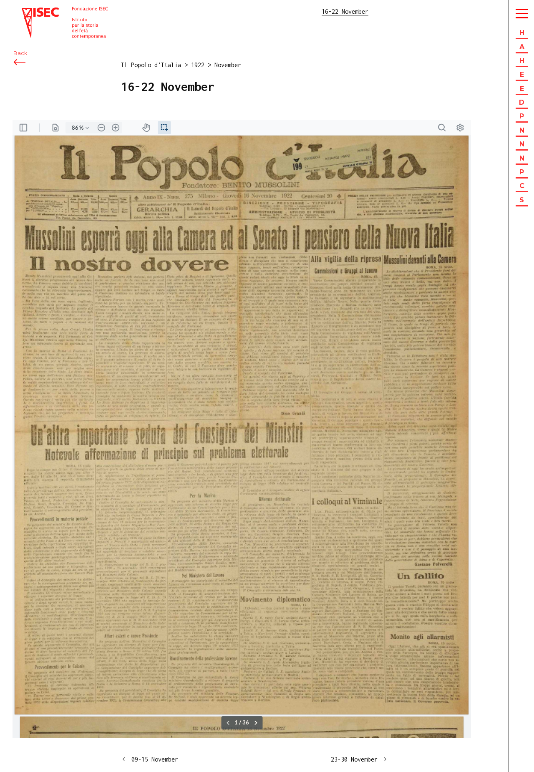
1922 (197, 64)
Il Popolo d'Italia (151, 64)
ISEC (28, 11)
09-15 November (154, 759)
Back (20, 53)
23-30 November (354, 759)
